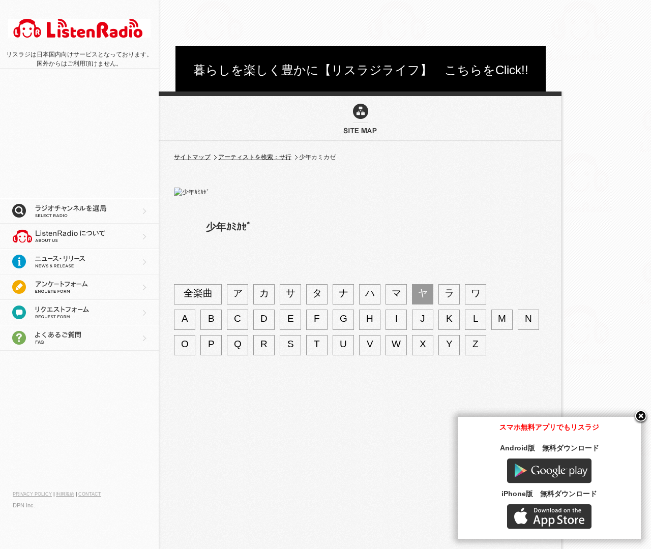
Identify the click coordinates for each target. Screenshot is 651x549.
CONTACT (89, 494)
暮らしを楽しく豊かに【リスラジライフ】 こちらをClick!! (360, 70)
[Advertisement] (360, 23)
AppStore (549, 516)
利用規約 (65, 494)
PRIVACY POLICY (32, 494)
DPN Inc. (24, 505)
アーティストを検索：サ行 (254, 157)
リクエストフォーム (79, 312)
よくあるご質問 (79, 338)
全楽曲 (198, 293)
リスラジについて (79, 236)
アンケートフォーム (79, 287)
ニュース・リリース (79, 262)
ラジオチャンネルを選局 (79, 211)
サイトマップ (192, 157)
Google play (549, 471)
